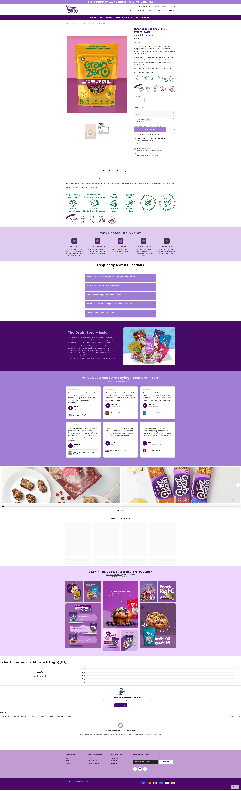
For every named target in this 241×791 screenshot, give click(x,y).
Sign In (160, 11)
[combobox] (167, 7)
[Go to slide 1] (118, 511)
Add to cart (150, 130)
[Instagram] (140, 770)
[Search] (168, 7)
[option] (120, 2)
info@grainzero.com (144, 7)
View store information (144, 145)
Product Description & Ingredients (118, 172)
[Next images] (238, 486)
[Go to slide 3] (123, 511)
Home (67, 24)
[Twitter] (145, 770)
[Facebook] (135, 770)
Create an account (170, 11)
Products (73, 24)
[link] (170, 130)
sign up (166, 763)
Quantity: (137, 97)
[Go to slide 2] (120, 511)
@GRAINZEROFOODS (114, 575)
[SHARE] (174, 130)
